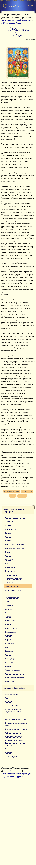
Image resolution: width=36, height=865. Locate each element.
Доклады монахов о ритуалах (16, 729)
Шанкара (8, 753)
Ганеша (8, 556)
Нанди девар (10, 621)
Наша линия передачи (13, 737)
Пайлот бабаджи (11, 628)
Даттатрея (9, 582)
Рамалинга (9, 655)
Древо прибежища (12, 598)
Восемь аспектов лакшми (14, 548)
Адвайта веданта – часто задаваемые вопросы (14, 710)
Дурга (7, 601)
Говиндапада (10, 567)
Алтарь (8, 715)
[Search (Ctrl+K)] (28, 5)
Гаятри (7, 563)
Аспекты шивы (11, 529)
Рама (7, 647)
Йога (7, 698)
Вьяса (7, 552)
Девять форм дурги (12, 586)
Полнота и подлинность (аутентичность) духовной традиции (15, 742)
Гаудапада (9, 560)
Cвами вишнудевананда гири (16, 518)
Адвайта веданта (11, 705)
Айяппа (8, 525)
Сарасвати (9, 662)
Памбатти (8, 636)
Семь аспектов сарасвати (14, 678)
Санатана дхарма (11, 694)
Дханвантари (10, 605)
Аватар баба (9, 522)
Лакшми (8, 617)
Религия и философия (14, 688)
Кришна (8, 613)
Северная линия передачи (14, 674)
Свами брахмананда (12, 670)
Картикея (8, 609)
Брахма (8, 533)
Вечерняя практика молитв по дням (16, 724)
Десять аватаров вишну (14, 590)
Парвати (8, 640)
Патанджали (9, 643)
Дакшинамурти (11, 575)
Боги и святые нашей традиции (14, 510)
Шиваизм (8, 702)
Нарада (8, 624)
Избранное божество (13, 733)
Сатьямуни (9, 666)
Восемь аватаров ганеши (14, 544)
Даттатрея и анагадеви (13, 579)
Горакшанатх (10, 571)
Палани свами (10, 632)
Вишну (8, 541)
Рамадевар (9, 651)
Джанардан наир (11, 594)
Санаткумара (10, 659)
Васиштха (9, 537)
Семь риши (9, 681)
